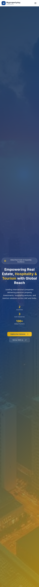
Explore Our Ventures (17, 334)
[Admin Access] (4, 4)
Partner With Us (18, 340)
